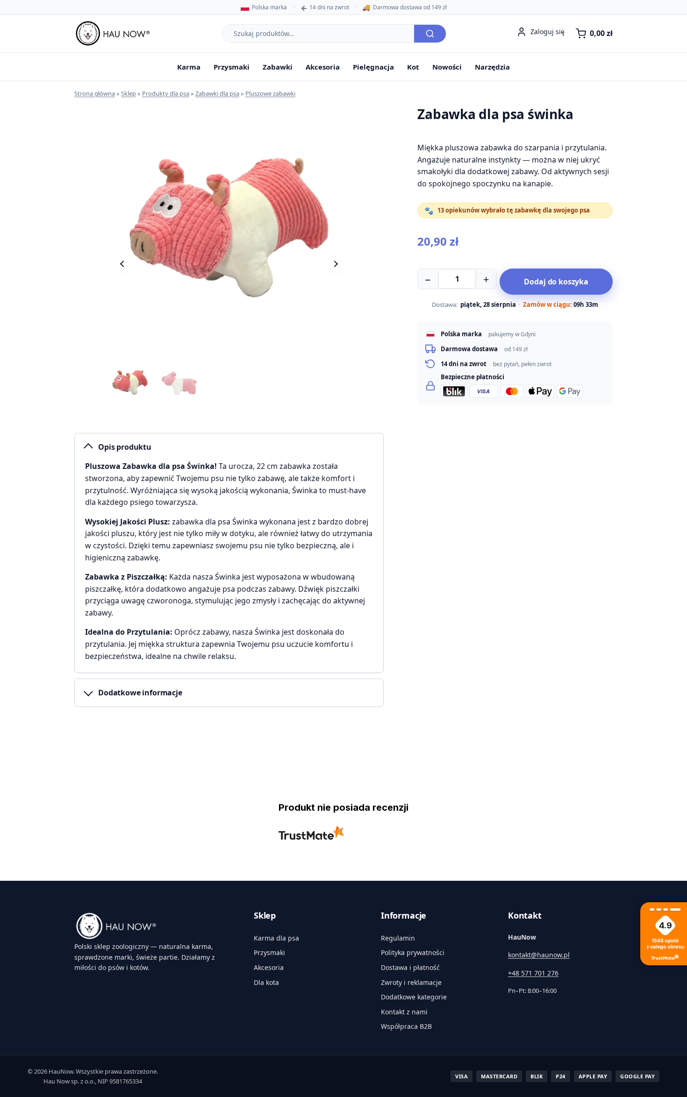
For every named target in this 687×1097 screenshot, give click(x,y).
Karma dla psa (276, 938)
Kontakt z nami (404, 1011)
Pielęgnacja (373, 66)
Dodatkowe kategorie (414, 996)
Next (335, 264)
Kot (413, 66)
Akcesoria (323, 66)
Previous (122, 264)
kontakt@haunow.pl (539, 954)
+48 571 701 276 (533, 973)
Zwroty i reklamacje (411, 982)
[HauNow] (152, 926)
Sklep (128, 93)
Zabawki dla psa (217, 93)
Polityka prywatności (412, 952)
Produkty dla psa (165, 93)
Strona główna (94, 93)
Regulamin (398, 938)
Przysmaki (232, 66)
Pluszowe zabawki (270, 93)
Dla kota (266, 982)
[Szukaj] (430, 33)
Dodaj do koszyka (556, 281)
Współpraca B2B (406, 1026)
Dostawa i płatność (410, 967)
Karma (188, 66)
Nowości (447, 66)
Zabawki (278, 66)
